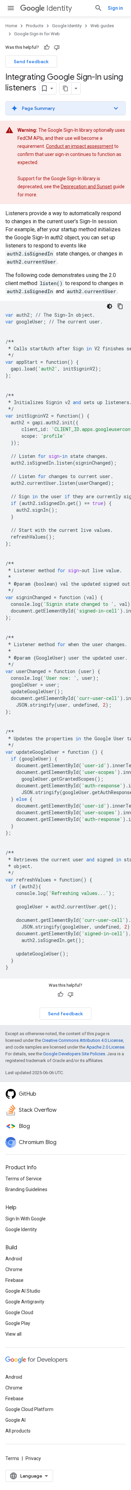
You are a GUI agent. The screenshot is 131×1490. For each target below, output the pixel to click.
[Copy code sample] (120, 306)
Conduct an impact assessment (79, 146)
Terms (12, 1458)
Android (13, 1258)
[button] (65, 108)
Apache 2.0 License (105, 1047)
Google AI (15, 1420)
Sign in (115, 8)
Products (34, 25)
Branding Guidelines (26, 1189)
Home (11, 25)
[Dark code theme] (109, 306)
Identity (59, 8)
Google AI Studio (22, 1291)
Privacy (33, 1458)
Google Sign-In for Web (37, 33)
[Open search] (98, 8)
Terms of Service (23, 1178)
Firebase (14, 1280)
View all (13, 1334)
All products (18, 1431)
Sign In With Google (25, 1218)
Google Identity (67, 25)
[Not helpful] (57, 47)
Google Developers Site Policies (74, 1053)
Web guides (102, 25)
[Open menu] (10, 8)
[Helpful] (47, 47)
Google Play (17, 1323)
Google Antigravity (24, 1301)
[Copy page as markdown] (65, 88)
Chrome (14, 1269)
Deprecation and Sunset (86, 186)
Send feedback (31, 61)
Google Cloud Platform (29, 1409)
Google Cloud (19, 1312)
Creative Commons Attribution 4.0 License (82, 1040)
